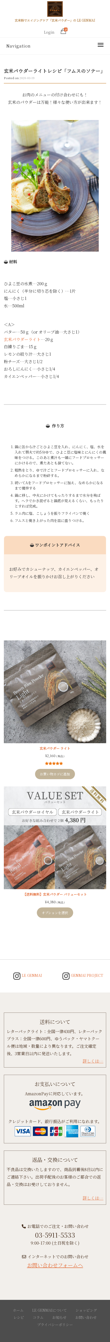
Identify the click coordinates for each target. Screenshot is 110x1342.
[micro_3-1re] (55, 186)
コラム (38, 1317)
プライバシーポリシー (55, 1324)
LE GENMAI (31, 975)
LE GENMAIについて (49, 1310)
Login (49, 32)
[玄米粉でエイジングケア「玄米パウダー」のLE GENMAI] (55, 9)
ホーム (18, 1310)
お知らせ (59, 1317)
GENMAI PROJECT (86, 975)
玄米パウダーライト (22, 339)
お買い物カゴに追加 (55, 773)
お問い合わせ (86, 1317)
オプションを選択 (55, 912)
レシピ (18, 1317)
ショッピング (86, 1310)
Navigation (18, 46)
